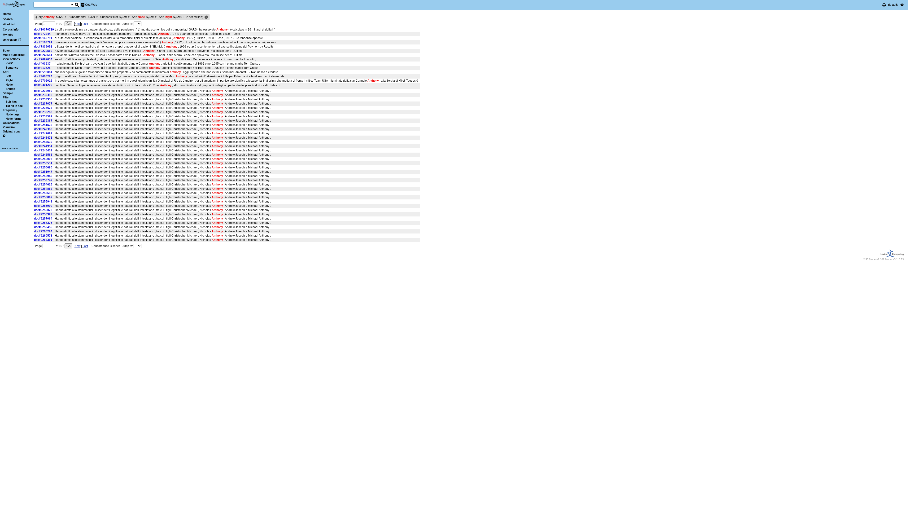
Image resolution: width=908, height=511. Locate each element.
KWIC (9, 63)
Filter (6, 97)
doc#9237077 (43, 103)
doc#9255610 (43, 193)
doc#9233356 (43, 99)
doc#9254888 (43, 188)
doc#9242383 (43, 129)
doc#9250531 (43, 163)
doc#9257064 (43, 218)
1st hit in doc (14, 106)
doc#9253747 (43, 180)
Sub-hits (11, 101)
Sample (8, 93)
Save (6, 50)
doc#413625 (42, 68)
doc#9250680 (43, 167)
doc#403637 (42, 63)
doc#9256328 (43, 214)
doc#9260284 (43, 231)
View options (11, 59)
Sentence (12, 67)
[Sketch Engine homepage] (17, 4)
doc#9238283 (43, 112)
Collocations (11, 123)
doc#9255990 (43, 205)
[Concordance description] (206, 17)
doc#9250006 (43, 159)
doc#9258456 (43, 227)
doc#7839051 (43, 46)
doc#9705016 (43, 80)
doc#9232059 (43, 91)
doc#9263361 (43, 240)
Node (9, 84)
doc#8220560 (43, 51)
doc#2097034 (43, 59)
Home (7, 14)
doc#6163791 (43, 38)
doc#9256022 (43, 210)
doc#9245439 (43, 150)
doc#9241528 (43, 125)
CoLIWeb (91, 4)
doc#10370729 (44, 29)
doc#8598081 (43, 72)
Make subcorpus (14, 55)
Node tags (12, 114)
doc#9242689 (43, 133)
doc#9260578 (43, 235)
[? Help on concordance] (4, 135)
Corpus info (10, 29)
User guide (10, 40)
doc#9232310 (43, 95)
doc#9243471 (43, 137)
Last (85, 24)
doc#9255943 (43, 201)
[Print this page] (884, 4)
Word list (9, 24)
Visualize (9, 127)
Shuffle (10, 89)
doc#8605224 (43, 76)
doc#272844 (42, 33)
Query (49, 17)
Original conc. (12, 131)
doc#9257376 (43, 223)
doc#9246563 (43, 154)
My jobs (8, 34)
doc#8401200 (43, 85)
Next (77, 24)
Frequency (10, 110)
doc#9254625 (43, 184)
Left (8, 76)
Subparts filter (82, 17)
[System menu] (902, 4)
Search (8, 19)
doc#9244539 (43, 142)
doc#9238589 (43, 116)
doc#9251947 (43, 171)
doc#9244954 (43, 146)
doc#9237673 (43, 108)
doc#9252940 (43, 176)
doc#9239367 (43, 120)
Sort (6, 72)
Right (9, 80)
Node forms (14, 118)
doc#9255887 (43, 197)
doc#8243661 (43, 55)
